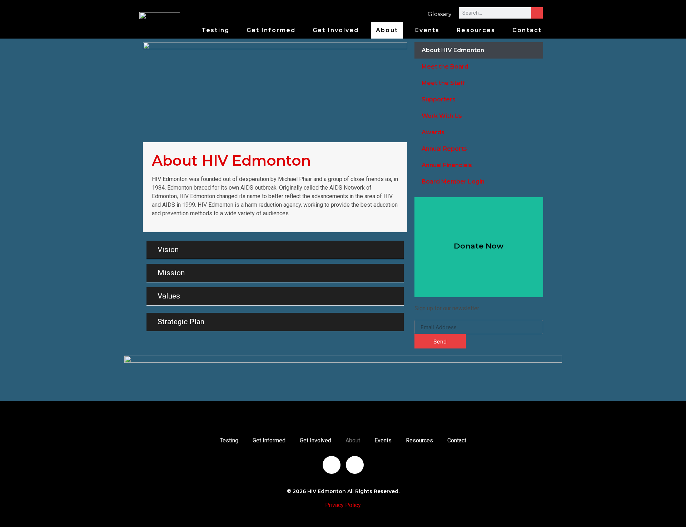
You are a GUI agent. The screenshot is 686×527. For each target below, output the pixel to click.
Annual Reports (444, 148)
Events (427, 30)
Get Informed (271, 30)
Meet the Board (445, 66)
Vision (168, 249)
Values (169, 296)
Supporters (439, 99)
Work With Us (442, 115)
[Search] (537, 13)
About (387, 30)
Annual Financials (447, 165)
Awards (433, 132)
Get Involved (336, 30)
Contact (527, 30)
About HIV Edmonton (453, 50)
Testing (215, 30)
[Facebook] (331, 465)
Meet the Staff (443, 83)
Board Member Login (453, 181)
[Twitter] (355, 465)
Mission (171, 272)
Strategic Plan (181, 321)
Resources (476, 30)
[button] (275, 250)
